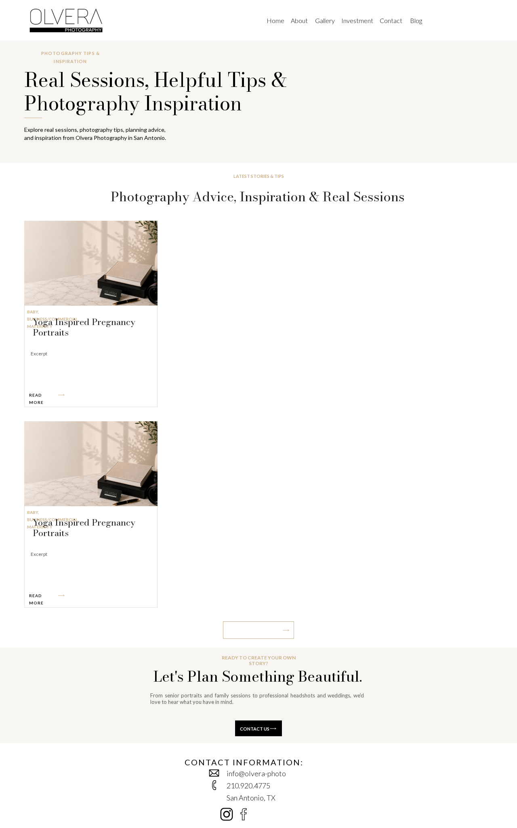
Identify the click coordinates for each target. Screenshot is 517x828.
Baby (32, 311)
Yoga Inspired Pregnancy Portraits (84, 327)
